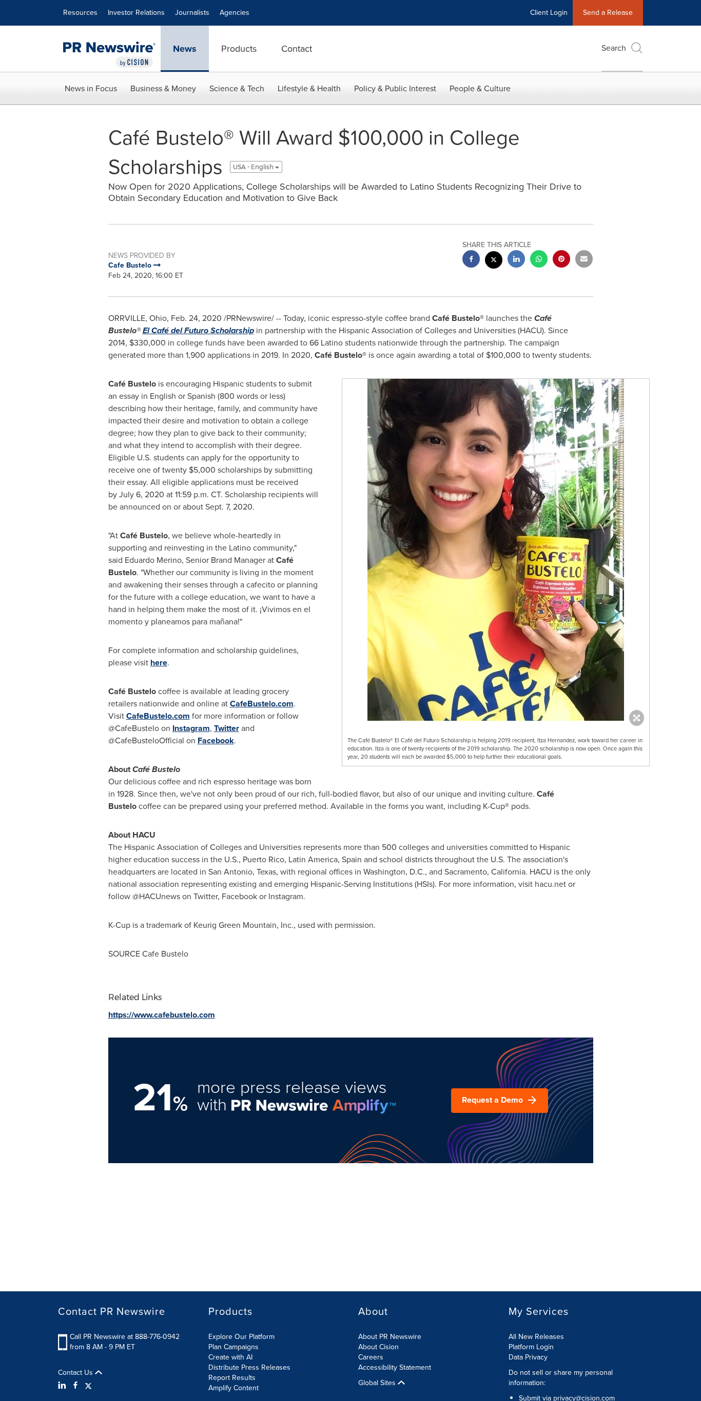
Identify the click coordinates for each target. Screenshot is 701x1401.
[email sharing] (584, 260)
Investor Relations (136, 12)
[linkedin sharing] (516, 260)
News (185, 48)
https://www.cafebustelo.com (161, 1015)
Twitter (226, 728)
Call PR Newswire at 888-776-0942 (125, 1336)
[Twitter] (88, 1385)
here (158, 662)
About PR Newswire (389, 1336)
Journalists (192, 12)
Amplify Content (233, 1388)
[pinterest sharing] (561, 260)
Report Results (232, 1377)
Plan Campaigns (233, 1347)
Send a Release (608, 12)
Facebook (216, 740)
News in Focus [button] (91, 88)
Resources (80, 12)
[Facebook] (75, 1385)
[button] (495, 550)
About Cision (378, 1347)
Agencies (234, 12)
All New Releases (536, 1336)
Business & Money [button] (163, 88)
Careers (370, 1357)
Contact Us (76, 1373)
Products (239, 48)
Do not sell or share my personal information (561, 1377)
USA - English (254, 167)
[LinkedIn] (63, 1385)
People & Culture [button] (480, 88)
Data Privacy (528, 1357)
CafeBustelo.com (262, 703)
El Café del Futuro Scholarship (198, 330)
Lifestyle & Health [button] (309, 88)
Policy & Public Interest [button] (395, 88)
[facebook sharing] (471, 260)
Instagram (191, 728)
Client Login (549, 12)
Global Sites (378, 1383)
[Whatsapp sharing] (539, 260)
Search (613, 48)
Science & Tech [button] (236, 88)
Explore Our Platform (241, 1336)
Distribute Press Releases (249, 1367)
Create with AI (230, 1357)
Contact (296, 48)
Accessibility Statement (394, 1367)
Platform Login (531, 1347)
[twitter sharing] (493, 261)
